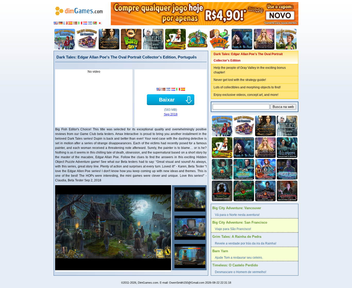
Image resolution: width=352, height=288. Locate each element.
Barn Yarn (220, 251)
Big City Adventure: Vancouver (236, 208)
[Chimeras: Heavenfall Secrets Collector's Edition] (243, 169)
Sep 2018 (171, 114)
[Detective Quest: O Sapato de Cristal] (264, 39)
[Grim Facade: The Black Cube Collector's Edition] (221, 169)
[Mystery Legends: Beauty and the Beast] (242, 39)
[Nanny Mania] (219, 39)
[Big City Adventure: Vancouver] (64, 39)
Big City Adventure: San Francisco (239, 222)
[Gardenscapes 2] (175, 39)
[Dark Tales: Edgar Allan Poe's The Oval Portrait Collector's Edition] (189, 199)
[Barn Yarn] (131, 39)
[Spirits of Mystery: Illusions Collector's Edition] (286, 147)
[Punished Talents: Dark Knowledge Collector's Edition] (286, 169)
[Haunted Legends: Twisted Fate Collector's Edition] (221, 190)
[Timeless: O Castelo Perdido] (153, 39)
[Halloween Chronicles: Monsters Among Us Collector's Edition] (243, 190)
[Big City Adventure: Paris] (286, 39)
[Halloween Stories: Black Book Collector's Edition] (265, 190)
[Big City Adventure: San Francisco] (87, 39)
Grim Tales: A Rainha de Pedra (236, 237)
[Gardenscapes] (197, 39)
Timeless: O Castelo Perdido (235, 265)
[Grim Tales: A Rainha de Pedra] (109, 39)
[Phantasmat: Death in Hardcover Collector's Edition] (286, 190)
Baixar (167, 100)
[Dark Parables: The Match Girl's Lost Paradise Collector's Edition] (265, 169)
